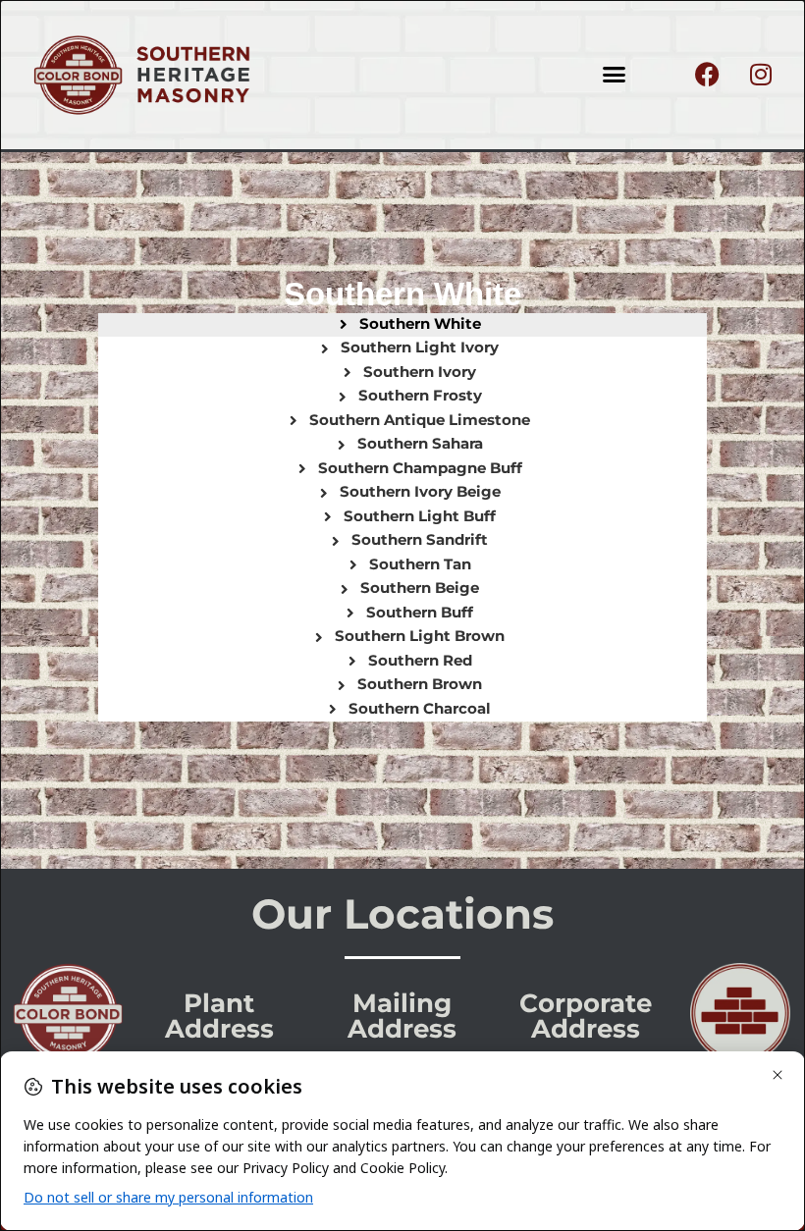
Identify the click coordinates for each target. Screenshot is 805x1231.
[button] (614, 74)
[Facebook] (706, 74)
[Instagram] (760, 74)
